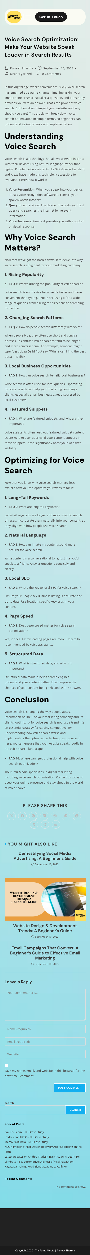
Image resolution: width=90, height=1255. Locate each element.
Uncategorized (21, 74)
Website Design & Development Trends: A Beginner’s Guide (45, 928)
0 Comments (51, 74)
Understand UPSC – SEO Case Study (27, 1137)
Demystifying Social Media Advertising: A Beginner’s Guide (45, 856)
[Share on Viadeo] (45, 824)
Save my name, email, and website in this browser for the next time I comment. (45, 1073)
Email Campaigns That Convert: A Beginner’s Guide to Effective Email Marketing (45, 953)
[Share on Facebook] (22, 816)
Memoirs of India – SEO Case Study (26, 1142)
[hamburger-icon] (28, 17)
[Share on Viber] (55, 816)
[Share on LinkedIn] (44, 816)
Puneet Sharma (21, 68)
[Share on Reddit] (77, 816)
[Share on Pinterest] (33, 816)
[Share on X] (11, 816)
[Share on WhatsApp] (56, 824)
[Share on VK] (66, 816)
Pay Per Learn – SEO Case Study (24, 1132)
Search (9, 1103)
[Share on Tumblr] (34, 824)
